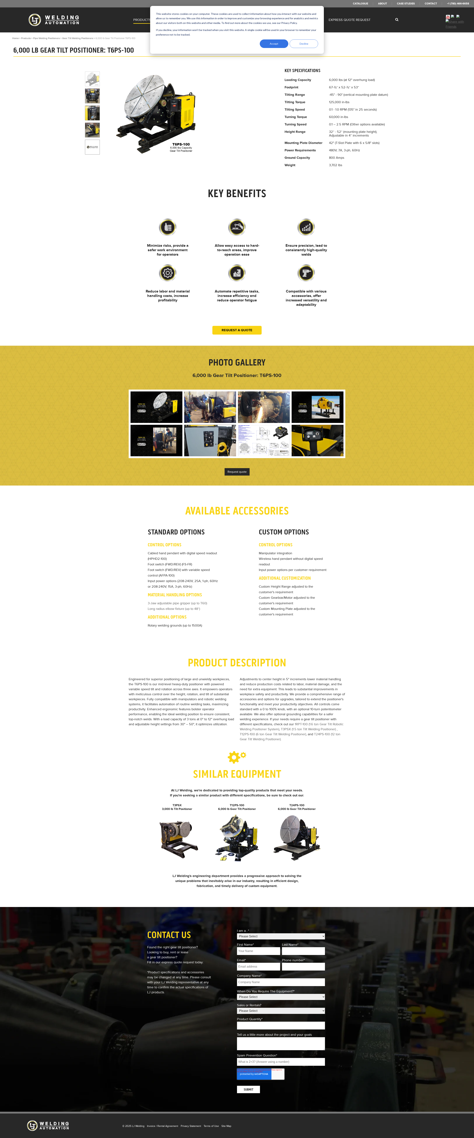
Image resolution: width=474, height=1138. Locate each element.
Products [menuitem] (142, 20)
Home (15, 38)
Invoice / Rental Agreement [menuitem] (162, 1126)
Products (26, 38)
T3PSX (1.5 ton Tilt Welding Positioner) (308, 729)
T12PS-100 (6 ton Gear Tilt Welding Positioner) (273, 734)
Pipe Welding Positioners (46, 38)
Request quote (237, 472)
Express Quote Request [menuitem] (349, 20)
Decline (304, 43)
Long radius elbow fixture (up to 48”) (174, 609)
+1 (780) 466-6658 (458, 3)
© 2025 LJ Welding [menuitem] (133, 1126)
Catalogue (360, 3)
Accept (274, 43)
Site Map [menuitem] (226, 1126)
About (382, 3)
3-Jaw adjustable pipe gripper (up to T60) (177, 603)
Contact (431, 3)
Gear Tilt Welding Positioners (77, 38)
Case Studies (406, 3)
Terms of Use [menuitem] (211, 1126)
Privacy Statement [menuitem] (191, 1126)
